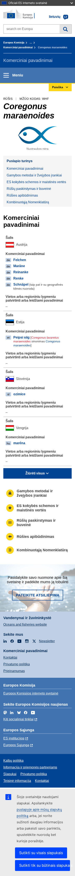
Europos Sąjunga (16, 745)
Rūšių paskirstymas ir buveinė (29, 188)
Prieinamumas (14, 671)
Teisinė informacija (17, 781)
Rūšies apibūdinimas (22, 195)
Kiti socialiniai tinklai (18, 719)
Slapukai (9, 774)
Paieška (65, 29)
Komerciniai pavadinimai (18, 47)
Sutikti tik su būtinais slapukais (44, 865)
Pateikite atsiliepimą (37, 595)
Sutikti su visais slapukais (41, 853)
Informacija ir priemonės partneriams (30, 767)
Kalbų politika (13, 760)
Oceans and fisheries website (25, 624)
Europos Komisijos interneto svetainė (30, 693)
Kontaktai (10, 657)
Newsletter (47, 641)
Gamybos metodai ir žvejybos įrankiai (34, 175)
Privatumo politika (16, 664)
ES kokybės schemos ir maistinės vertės (36, 182)
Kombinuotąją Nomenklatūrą (28, 202)
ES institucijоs (13, 738)
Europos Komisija (13, 42)
